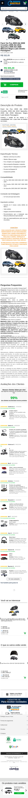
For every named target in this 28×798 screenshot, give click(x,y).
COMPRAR (19, 793)
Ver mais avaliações (14, 579)
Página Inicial (4, 11)
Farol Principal (23, 11)
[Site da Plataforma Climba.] (14, 768)
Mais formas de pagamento (7, 76)
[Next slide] (25, 24)
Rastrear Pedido (9, 716)
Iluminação (11, 11)
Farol (17, 11)
